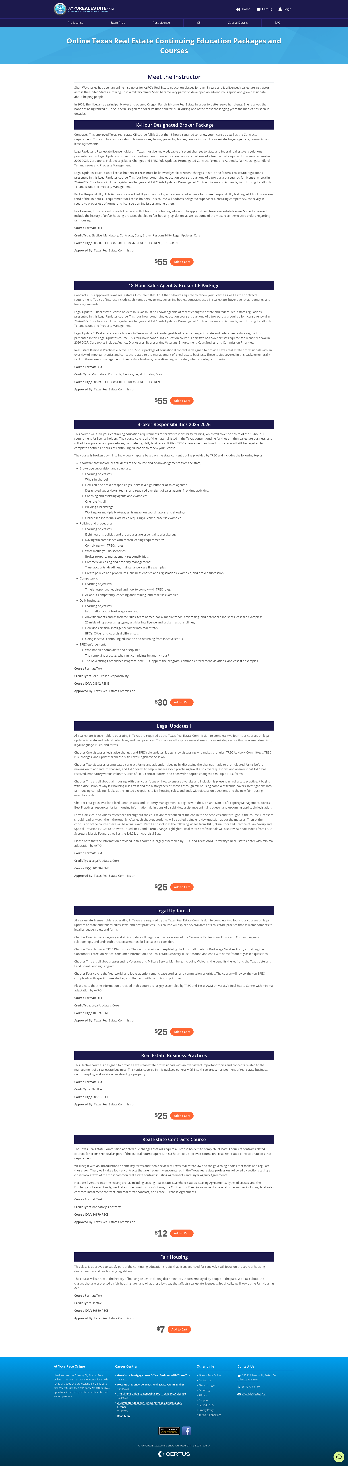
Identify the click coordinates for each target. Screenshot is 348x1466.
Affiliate (203, 1395)
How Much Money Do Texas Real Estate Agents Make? (150, 1384)
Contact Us (205, 1380)
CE (198, 23)
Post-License (161, 23)
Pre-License (75, 23)
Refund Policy (206, 1405)
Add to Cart (182, 262)
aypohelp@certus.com (254, 1393)
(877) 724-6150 (251, 1386)
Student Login (207, 1385)
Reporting (204, 1390)
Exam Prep (118, 23)
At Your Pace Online (210, 1375)
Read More (124, 1416)
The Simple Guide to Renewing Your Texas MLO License (151, 1393)
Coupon (203, 1400)
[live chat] (339, 1457)
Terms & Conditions (210, 1415)
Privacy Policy (206, 1410)
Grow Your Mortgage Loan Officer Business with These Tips (153, 1375)
